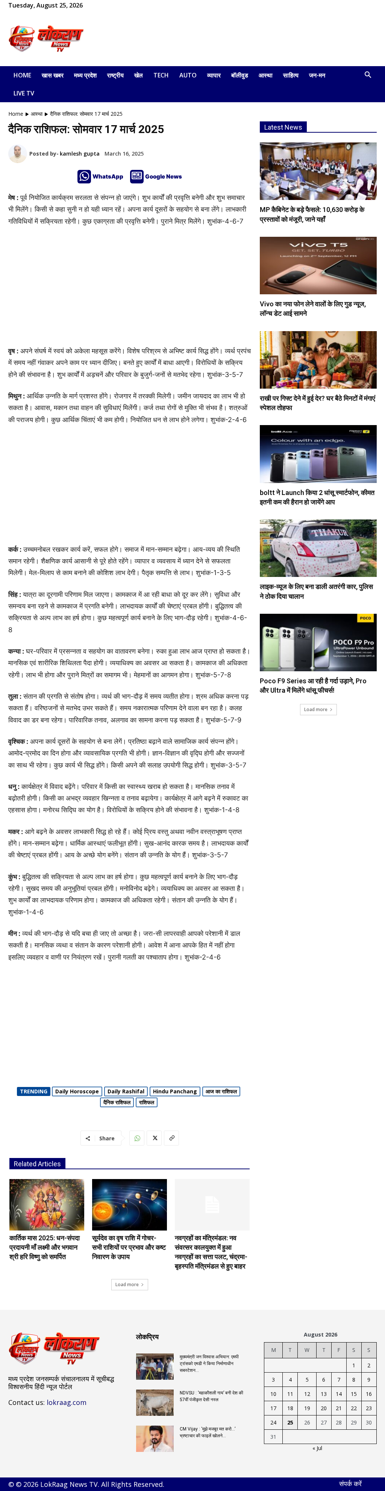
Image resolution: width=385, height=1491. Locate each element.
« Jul (317, 1448)
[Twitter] (154, 1138)
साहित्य (291, 75)
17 (273, 1408)
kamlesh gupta (80, 153)
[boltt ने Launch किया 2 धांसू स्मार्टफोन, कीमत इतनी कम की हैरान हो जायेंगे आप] (318, 454)
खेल (138, 75)
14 (339, 1393)
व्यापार (214, 75)
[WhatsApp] (112, 5)
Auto (188, 75)
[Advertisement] (240, 38)
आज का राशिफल (221, 1091)
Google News (163, 176)
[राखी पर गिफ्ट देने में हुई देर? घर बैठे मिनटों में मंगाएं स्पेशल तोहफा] (318, 360)
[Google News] (137, 176)
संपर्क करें (350, 1483)
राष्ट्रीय (115, 75)
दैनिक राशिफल (116, 1102)
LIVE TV (24, 93)
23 (369, 1408)
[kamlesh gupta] (18, 153)
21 (339, 1408)
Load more (127, 1284)
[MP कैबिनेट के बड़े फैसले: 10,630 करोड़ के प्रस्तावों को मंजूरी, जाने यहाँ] (318, 171)
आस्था (266, 75)
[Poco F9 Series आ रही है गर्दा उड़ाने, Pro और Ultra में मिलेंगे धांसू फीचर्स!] (318, 642)
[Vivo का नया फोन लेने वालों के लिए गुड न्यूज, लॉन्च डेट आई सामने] (318, 265)
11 (290, 1393)
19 (307, 1408)
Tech (161, 75)
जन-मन (317, 75)
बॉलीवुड (239, 75)
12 (307, 1393)
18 (290, 1408)
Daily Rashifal (126, 1091)
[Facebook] (100, 5)
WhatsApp (107, 176)
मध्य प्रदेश (85, 75)
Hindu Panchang (175, 1091)
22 (354, 1408)
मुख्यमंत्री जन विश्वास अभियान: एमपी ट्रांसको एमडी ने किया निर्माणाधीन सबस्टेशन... (209, 1363)
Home (22, 75)
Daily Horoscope (77, 1091)
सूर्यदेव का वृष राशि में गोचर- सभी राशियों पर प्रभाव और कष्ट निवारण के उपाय (129, 1247)
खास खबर (53, 75)
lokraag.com (66, 1402)
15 (354, 1393)
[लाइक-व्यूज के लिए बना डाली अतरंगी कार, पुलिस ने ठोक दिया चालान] (318, 548)
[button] (368, 75)
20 (324, 1408)
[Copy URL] (171, 1138)
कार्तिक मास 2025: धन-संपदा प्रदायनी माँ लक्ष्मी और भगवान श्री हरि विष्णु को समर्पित (44, 1247)
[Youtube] (125, 5)
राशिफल (146, 1102)
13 (324, 1393)
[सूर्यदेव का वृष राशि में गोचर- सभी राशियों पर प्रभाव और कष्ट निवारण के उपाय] (129, 1205)
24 (273, 1422)
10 (273, 1393)
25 (290, 1422)
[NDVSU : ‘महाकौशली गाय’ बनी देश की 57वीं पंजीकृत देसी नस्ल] (155, 1403)
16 (369, 1393)
